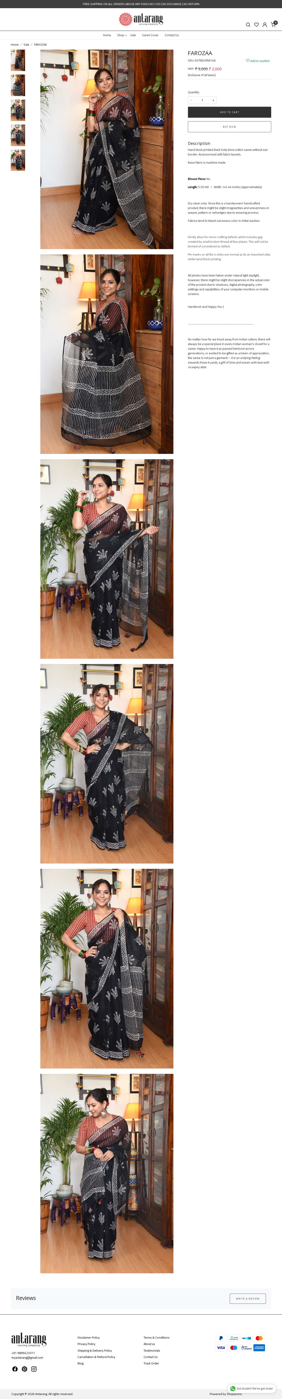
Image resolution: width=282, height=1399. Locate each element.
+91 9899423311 (23, 1353)
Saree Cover (150, 35)
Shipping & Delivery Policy (95, 1350)
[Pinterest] (24, 1370)
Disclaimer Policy (89, 1337)
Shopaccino (234, 1394)
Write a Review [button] (248, 1298)
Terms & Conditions (157, 1337)
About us (149, 1344)
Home (107, 35)
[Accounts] (265, 24)
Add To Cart (229, 112)
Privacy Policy (86, 1344)
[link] (248, 24)
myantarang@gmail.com (27, 1357)
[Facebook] (15, 1370)
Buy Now (229, 127)
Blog (80, 1363)
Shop (120, 35)
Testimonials (152, 1350)
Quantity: (194, 92)
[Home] (141, 19)
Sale (133, 35)
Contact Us (172, 35)
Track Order (151, 1363)
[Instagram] (33, 1370)
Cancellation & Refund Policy (96, 1357)
